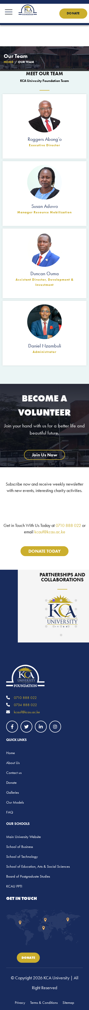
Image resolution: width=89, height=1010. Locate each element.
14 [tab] (68, 617)
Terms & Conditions (44, 1002)
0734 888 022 (25, 705)
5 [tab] (76, 600)
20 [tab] (76, 626)
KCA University (56, 978)
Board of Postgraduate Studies (28, 876)
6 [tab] (46, 609)
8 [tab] (61, 609)
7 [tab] (53, 609)
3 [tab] (61, 600)
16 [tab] (46, 626)
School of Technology (22, 856)
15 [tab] (76, 617)
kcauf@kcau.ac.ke (49, 532)
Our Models (15, 802)
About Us (13, 763)
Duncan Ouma (44, 273)
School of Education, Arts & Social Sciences (38, 866)
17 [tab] (53, 626)
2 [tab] (53, 600)
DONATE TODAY (44, 551)
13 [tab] (61, 617)
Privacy (20, 1002)
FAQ (9, 812)
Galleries (12, 792)
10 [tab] (76, 609)
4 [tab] (68, 600)
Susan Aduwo (44, 206)
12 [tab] (53, 617)
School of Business (19, 846)
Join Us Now (44, 455)
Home (10, 753)
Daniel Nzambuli (44, 346)
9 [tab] (68, 609)
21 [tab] (61, 635)
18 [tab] (61, 626)
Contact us (14, 772)
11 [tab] (46, 617)
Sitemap (68, 1002)
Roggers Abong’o (45, 139)
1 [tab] (46, 600)
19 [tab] (68, 626)
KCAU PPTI (14, 886)
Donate (73, 13)
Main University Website (23, 837)
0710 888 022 (68, 525)
